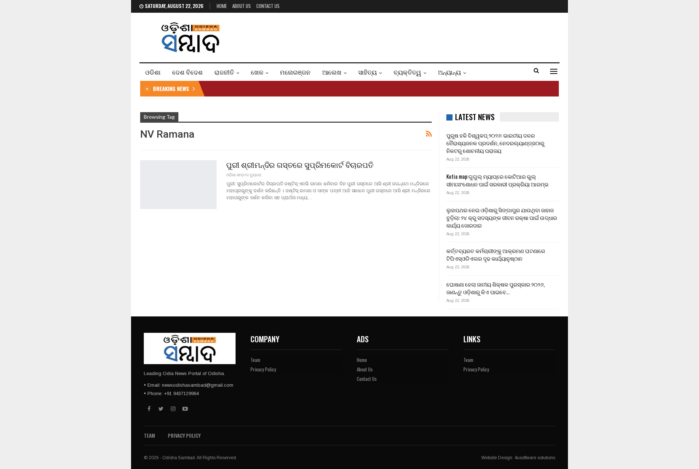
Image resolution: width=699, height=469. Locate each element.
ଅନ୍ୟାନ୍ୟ (449, 71)
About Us (241, 5)
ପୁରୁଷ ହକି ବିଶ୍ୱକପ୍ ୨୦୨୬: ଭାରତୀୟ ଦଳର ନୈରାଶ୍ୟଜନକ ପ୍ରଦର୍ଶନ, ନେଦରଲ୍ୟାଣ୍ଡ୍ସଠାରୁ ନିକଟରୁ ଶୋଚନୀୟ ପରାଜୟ (495, 142)
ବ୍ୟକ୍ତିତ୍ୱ (407, 71)
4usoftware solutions (534, 457)
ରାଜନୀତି (224, 71)
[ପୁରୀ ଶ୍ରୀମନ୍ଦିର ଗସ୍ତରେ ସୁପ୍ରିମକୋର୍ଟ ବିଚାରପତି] (178, 184)
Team (255, 359)
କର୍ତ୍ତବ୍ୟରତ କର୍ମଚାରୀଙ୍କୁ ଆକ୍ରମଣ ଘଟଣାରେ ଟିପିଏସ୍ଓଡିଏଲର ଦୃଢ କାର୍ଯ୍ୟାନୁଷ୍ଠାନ (495, 254)
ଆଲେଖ (331, 71)
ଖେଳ (257, 71)
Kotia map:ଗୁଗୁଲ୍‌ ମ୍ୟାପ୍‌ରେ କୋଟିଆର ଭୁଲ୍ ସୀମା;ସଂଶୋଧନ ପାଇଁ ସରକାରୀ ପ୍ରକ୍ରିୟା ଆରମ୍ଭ (497, 180)
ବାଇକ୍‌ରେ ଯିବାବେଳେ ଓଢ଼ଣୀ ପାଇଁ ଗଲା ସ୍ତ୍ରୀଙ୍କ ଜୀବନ (271, 88)
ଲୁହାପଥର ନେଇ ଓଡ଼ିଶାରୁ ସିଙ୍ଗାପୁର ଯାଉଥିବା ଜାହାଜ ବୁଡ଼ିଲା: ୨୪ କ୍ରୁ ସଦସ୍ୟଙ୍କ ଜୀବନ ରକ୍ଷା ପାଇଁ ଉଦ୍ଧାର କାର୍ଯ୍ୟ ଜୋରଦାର (501, 217)
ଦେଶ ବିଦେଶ (187, 71)
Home (222, 5)
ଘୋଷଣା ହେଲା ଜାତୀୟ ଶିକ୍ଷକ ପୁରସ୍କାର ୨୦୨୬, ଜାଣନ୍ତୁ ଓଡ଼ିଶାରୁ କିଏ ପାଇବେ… (495, 288)
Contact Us (268, 5)
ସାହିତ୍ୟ (367, 71)
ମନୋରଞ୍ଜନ (295, 71)
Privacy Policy (263, 369)
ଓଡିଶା (153, 71)
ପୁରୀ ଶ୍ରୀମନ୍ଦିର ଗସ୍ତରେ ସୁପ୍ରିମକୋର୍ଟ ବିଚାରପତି (300, 164)
